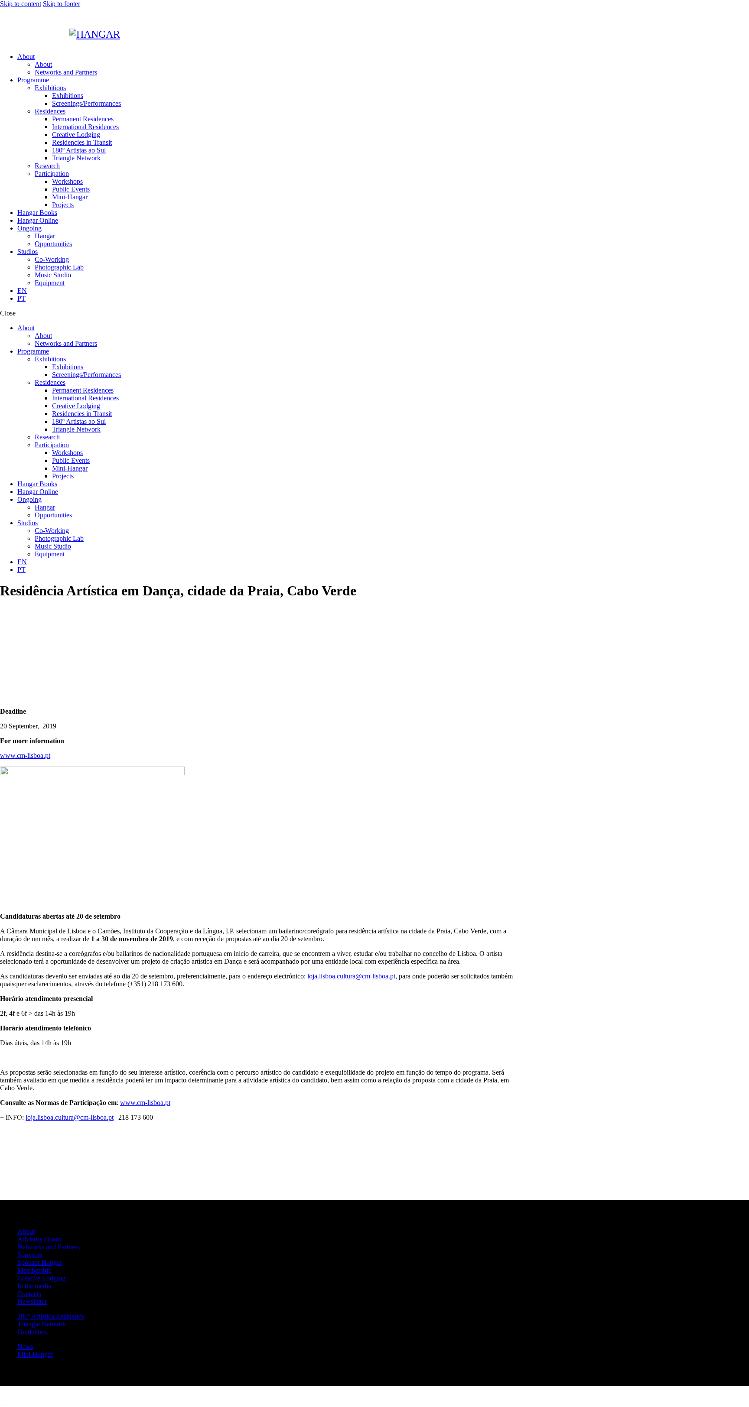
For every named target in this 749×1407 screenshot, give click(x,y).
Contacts (29, 1293)
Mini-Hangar (35, 1354)
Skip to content (20, 3)
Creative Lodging (41, 1278)
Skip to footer (61, 3)
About (26, 1231)
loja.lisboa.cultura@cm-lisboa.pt (351, 976)
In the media (34, 1286)
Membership (34, 1270)
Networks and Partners (48, 1247)
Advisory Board (39, 1239)
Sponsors (29, 1254)
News (25, 1346)
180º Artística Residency (51, 1316)
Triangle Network (41, 1324)
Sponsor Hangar (39, 1262)
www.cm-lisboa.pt (25, 755)
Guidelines (32, 1332)
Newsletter (32, 1301)
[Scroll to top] (5, 1403)
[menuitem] (383, 291)
